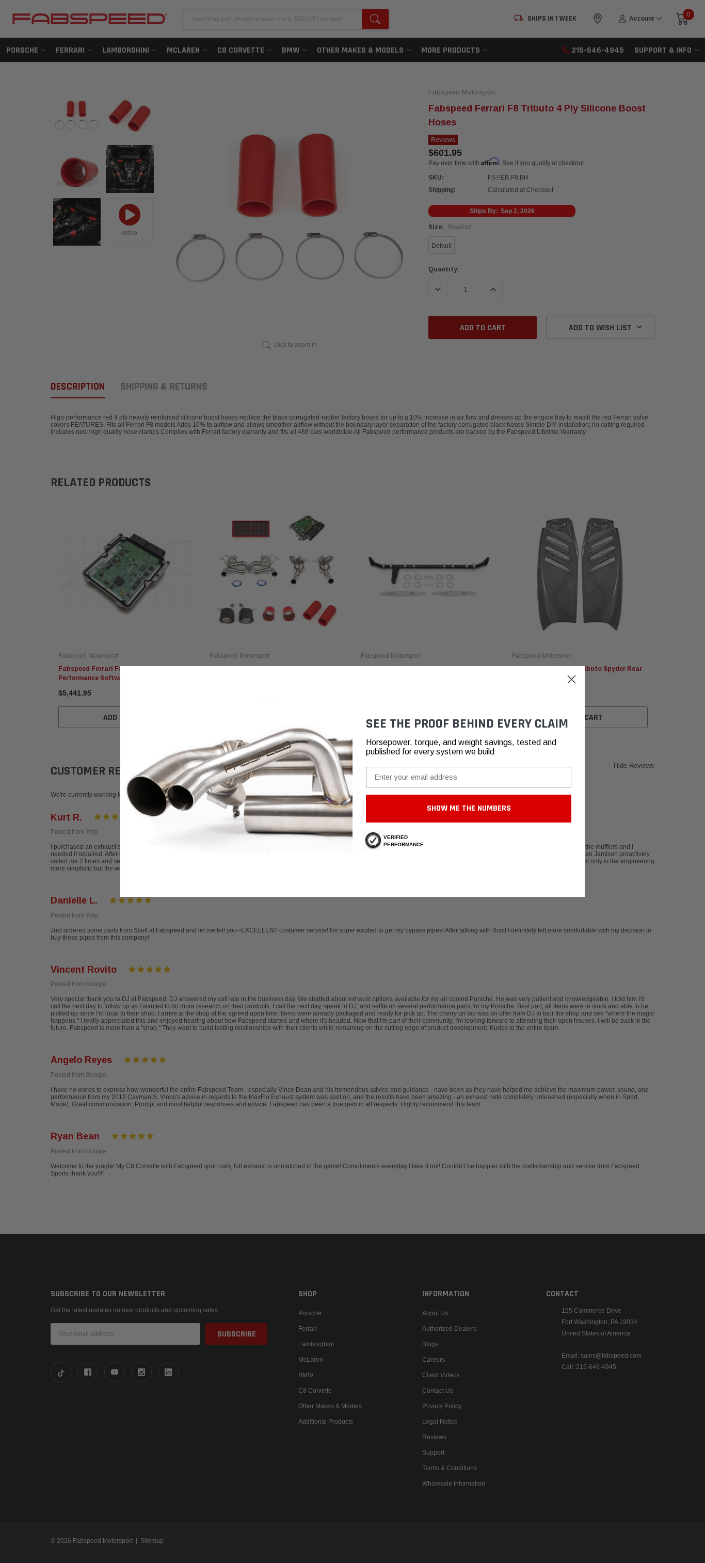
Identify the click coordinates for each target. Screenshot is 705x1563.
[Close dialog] (572, 679)
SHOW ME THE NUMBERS (469, 808)
